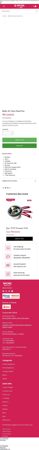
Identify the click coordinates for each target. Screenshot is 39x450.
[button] (35, 6)
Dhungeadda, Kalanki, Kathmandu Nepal (15, 318)
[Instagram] (6, 291)
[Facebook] (6, 188)
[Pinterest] (8, 188)
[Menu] (3, 6)
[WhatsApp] (3, 188)
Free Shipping (10, 234)
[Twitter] (10, 188)
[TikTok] (9, 291)
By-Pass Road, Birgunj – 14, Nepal (13, 334)
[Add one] (12, 133)
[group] (19, 220)
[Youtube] (12, 291)
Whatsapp (2, 440)
